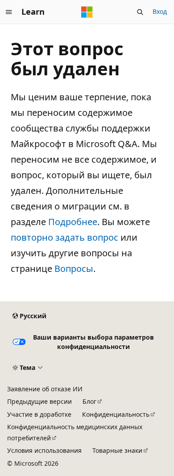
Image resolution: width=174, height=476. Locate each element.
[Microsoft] (87, 12)
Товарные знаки (117, 450)
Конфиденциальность (115, 414)
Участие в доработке (39, 414)
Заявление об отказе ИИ (45, 389)
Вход (160, 11)
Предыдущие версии (39, 401)
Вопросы (73, 269)
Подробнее (72, 222)
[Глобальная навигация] (9, 12)
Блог (89, 401)
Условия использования (44, 450)
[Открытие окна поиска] (140, 12)
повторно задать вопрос (64, 237)
